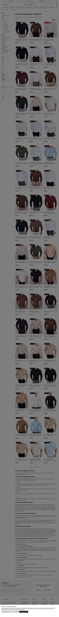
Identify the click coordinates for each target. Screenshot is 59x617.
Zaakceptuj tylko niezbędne (7, 611)
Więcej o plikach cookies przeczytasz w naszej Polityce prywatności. (13, 609)
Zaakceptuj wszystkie (23, 611)
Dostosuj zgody (15, 611)
